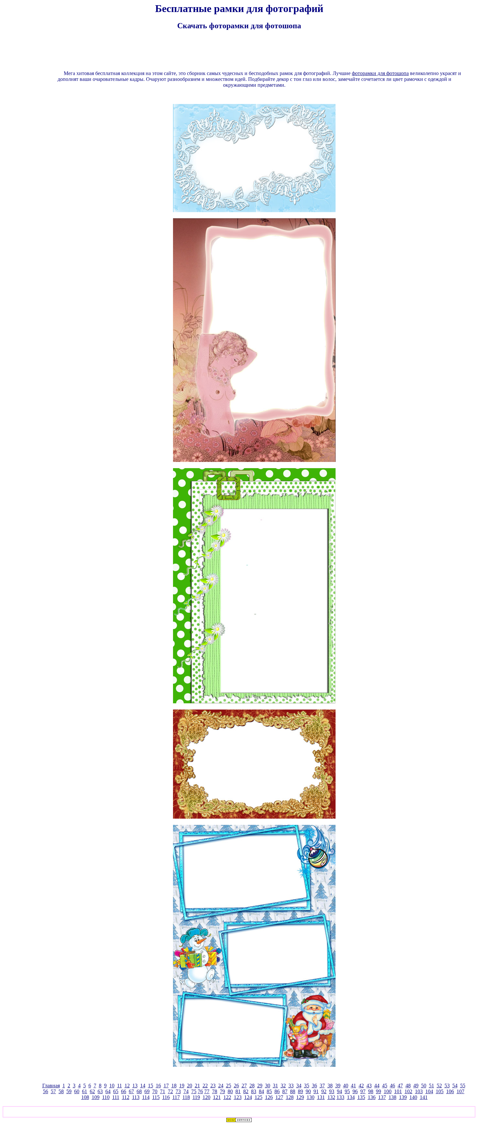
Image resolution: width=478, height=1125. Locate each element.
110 (106, 1097)
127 (279, 1097)
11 (119, 1085)
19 (181, 1085)
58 (61, 1091)
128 (290, 1097)
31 (275, 1085)
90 (308, 1091)
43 (369, 1085)
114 (146, 1097)
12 (127, 1085)
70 (154, 1091)
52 (439, 1085)
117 (176, 1097)
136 (372, 1097)
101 (398, 1091)
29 (259, 1085)
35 (306, 1085)
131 (321, 1097)
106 (450, 1091)
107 (460, 1091)
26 (236, 1085)
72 (170, 1091)
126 (269, 1097)
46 (392, 1085)
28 (252, 1085)
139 (403, 1097)
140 (413, 1097)
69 (147, 1091)
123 (238, 1097)
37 (322, 1085)
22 (205, 1085)
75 (193, 1091)
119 (196, 1097)
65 (115, 1091)
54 (455, 1085)
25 (228, 1085)
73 (178, 1091)
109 (96, 1097)
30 (267, 1085)
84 (261, 1091)
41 (353, 1085)
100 (388, 1091)
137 (382, 1097)
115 (156, 1097)
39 (337, 1085)
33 (291, 1085)
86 (277, 1091)
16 (158, 1085)
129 (300, 1097)
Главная (51, 1085)
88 (292, 1091)
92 (323, 1091)
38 (330, 1085)
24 (220, 1085)
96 (355, 1091)
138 (392, 1097)
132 (331, 1097)
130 (310, 1097)
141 (424, 1097)
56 (45, 1091)
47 (400, 1085)
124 (248, 1097)
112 (125, 1097)
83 (253, 1091)
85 (269, 1091)
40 (345, 1085)
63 (100, 1091)
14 (142, 1085)
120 (206, 1097)
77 (206, 1091)
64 (108, 1091)
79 (222, 1091)
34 (298, 1085)
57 (53, 1091)
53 (447, 1085)
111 (115, 1097)
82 (245, 1091)
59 (69, 1091)
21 (197, 1085)
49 (415, 1085)
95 (347, 1091)
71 (162, 1091)
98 (370, 1091)
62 (92, 1091)
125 (258, 1097)
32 (283, 1085)
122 (227, 1097)
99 (378, 1091)
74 (186, 1091)
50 (423, 1085)
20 (189, 1085)
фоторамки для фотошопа (380, 73)
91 (316, 1091)
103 (419, 1091)
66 (123, 1091)
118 (186, 1097)
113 (135, 1097)
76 (200, 1091)
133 (340, 1097)
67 (131, 1091)
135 (361, 1097)
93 (331, 1091)
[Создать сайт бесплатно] (239, 1120)
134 (351, 1097)
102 (408, 1091)
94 (339, 1091)
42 (361, 1085)
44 (376, 1085)
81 (238, 1091)
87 (284, 1091)
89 (300, 1091)
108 (85, 1097)
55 (462, 1085)
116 (166, 1097)
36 (314, 1085)
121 (217, 1097)
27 (244, 1085)
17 (166, 1085)
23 (213, 1085)
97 (362, 1091)
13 (135, 1085)
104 (429, 1091)
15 (150, 1085)
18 (174, 1085)
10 (111, 1085)
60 (76, 1091)
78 (214, 1091)
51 (431, 1085)
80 (230, 1091)
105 (440, 1091)
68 (139, 1091)
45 (384, 1085)
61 (84, 1091)
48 (408, 1085)
